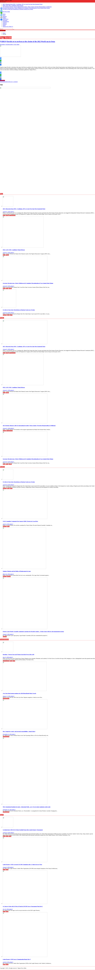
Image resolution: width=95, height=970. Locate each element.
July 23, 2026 (6, 909)
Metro (4, 288)
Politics (7, 215)
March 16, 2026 (6, 574)
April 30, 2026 (6, 962)
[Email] (47, 63)
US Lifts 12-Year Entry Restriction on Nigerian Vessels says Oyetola (18, 9)
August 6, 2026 (6, 867)
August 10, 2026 (6, 832)
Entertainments (3, 81)
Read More (2, 80)
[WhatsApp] (47, 60)
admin (18, 44)
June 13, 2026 (6, 657)
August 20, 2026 (6, 286)
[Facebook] (47, 58)
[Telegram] (47, 62)
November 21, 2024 (7, 734)
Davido (8, 81)
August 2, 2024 (6, 634)
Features (9, 576)
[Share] (47, 65)
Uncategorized (12, 215)
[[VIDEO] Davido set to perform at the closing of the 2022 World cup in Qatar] (10, 56)
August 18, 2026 (6, 312)
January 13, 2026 (7, 696)
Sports (10, 836)
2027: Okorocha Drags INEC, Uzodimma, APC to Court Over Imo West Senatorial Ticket (22, 4)
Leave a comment (14, 81)
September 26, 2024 (7, 809)
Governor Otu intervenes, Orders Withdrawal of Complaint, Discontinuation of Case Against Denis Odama (26, 8)
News (4, 215)
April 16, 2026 (6, 524)
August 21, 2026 (6, 211)
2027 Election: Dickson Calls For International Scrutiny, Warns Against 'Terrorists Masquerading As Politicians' (27, 6)
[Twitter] (47, 59)
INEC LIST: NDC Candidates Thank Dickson (13, 5)
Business (5, 315)
